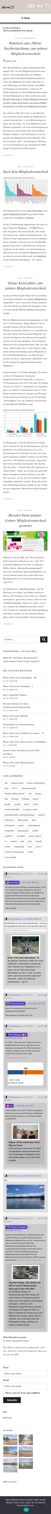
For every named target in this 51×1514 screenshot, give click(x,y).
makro (21, 825)
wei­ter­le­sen (8, 155)
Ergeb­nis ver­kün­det (25, 217)
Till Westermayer (14, 874)
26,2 (34, 227)
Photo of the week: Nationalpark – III (19, 677)
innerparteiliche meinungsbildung (19, 814)
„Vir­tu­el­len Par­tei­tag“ (12, 602)
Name (6, 1367)
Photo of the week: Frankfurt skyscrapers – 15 (23, 733)
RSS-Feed (7, 1417)
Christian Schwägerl (17, 1227)
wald (29, 846)
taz (10, 1106)
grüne (26, 804)
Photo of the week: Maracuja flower (18, 762)
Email (6, 1380)
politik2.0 (9, 835)
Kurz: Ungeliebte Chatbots (15, 694)
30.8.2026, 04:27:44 (36, 1004)
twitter (7, 846)
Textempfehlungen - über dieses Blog (19, 651)
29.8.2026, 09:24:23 (33, 1176)
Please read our (23, 1392)
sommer (13, 841)
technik (38, 841)
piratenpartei (23, 830)
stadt (29, 841)
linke (34, 819)
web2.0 (38, 846)
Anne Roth (13, 882)
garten (35, 798)
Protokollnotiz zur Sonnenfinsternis (18, 724)
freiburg (14, 798)
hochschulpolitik (12, 809)
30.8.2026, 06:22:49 (13, 1038)
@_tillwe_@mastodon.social (15, 1340)
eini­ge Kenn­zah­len (34, 210)
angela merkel (17, 782)
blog (7, 788)
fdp (6, 798)
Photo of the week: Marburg (15, 715)
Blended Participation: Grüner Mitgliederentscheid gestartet (25, 520)
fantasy (38, 793)
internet (41, 814)
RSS (17, 1354)
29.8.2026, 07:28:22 (13, 1230)
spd (22, 841)
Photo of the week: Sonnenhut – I (18, 686)
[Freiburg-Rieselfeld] (10, 1440)
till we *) (38, 5)
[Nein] (47, 1505)
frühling (25, 798)
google (17, 804)
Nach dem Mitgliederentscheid (25, 171)
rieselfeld (21, 835)
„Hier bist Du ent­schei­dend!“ (29, 568)
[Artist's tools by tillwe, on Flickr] (9, 60)
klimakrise (9, 819)
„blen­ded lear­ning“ (27, 588)
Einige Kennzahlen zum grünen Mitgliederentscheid (25, 285)
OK (26, 1510)
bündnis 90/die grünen (15, 793)
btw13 (15, 788)
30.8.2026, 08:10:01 (25, 1106)
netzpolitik (9, 830)
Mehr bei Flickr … (11, 1481)
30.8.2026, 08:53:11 (31, 882)
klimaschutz (23, 819)
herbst (35, 804)
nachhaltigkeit (34, 825)
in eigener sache (30, 809)
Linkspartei (10, 825)
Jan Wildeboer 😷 (16, 1035)
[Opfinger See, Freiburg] (10, 1465)
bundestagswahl (29, 788)
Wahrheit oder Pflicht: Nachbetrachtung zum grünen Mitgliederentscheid (25, 48)
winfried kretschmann (14, 851)
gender (8, 804)
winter (30, 851)
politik (35, 830)
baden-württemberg (36, 782)
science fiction (34, 835)
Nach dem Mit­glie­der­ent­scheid (32, 106)
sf (5, 841)
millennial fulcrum (16, 1004)
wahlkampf (19, 846)
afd (6, 782)
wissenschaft (10, 857)
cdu (30, 793)
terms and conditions (30, 1392)
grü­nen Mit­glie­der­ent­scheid (15, 214)
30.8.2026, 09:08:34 (33, 919)
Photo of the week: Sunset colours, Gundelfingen (24, 741)
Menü (27, 18)
